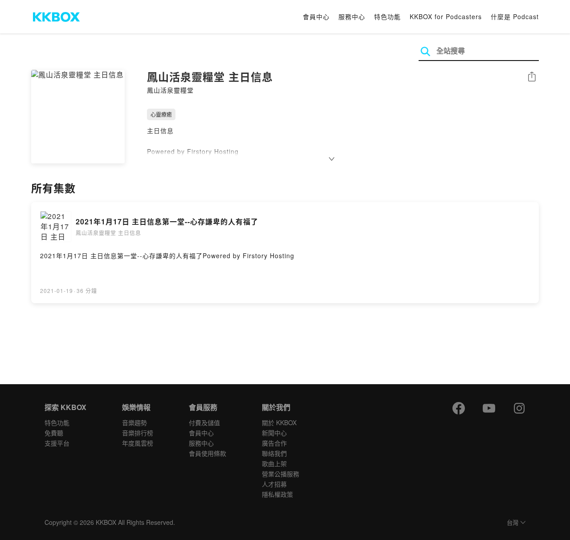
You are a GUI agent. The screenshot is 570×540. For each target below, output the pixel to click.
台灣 (512, 523)
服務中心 (351, 16)
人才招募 (274, 483)
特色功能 (387, 16)
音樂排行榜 (137, 432)
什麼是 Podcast (515, 16)
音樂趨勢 (134, 422)
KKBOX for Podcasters (446, 16)
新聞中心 (274, 432)
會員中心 (316, 16)
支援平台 (57, 442)
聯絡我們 (274, 453)
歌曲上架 (274, 463)
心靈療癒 (161, 114)
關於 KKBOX (279, 422)
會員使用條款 (207, 453)
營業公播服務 (280, 473)
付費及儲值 (204, 422)
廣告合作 (274, 442)
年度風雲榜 (137, 442)
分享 (531, 77)
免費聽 (54, 432)
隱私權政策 (277, 494)
